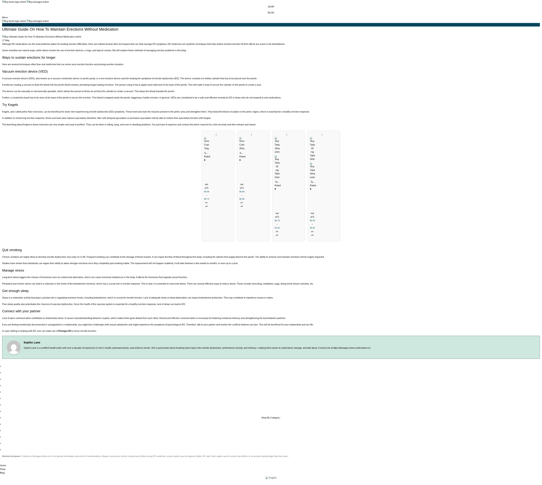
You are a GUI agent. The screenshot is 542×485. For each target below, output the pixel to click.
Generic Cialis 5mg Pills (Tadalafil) (206, 153)
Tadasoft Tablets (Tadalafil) (312, 182)
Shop (271, 6)
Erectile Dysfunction (12, 25)
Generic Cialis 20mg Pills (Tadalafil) (241, 153)
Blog (271, 12)
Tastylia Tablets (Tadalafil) (277, 182)
